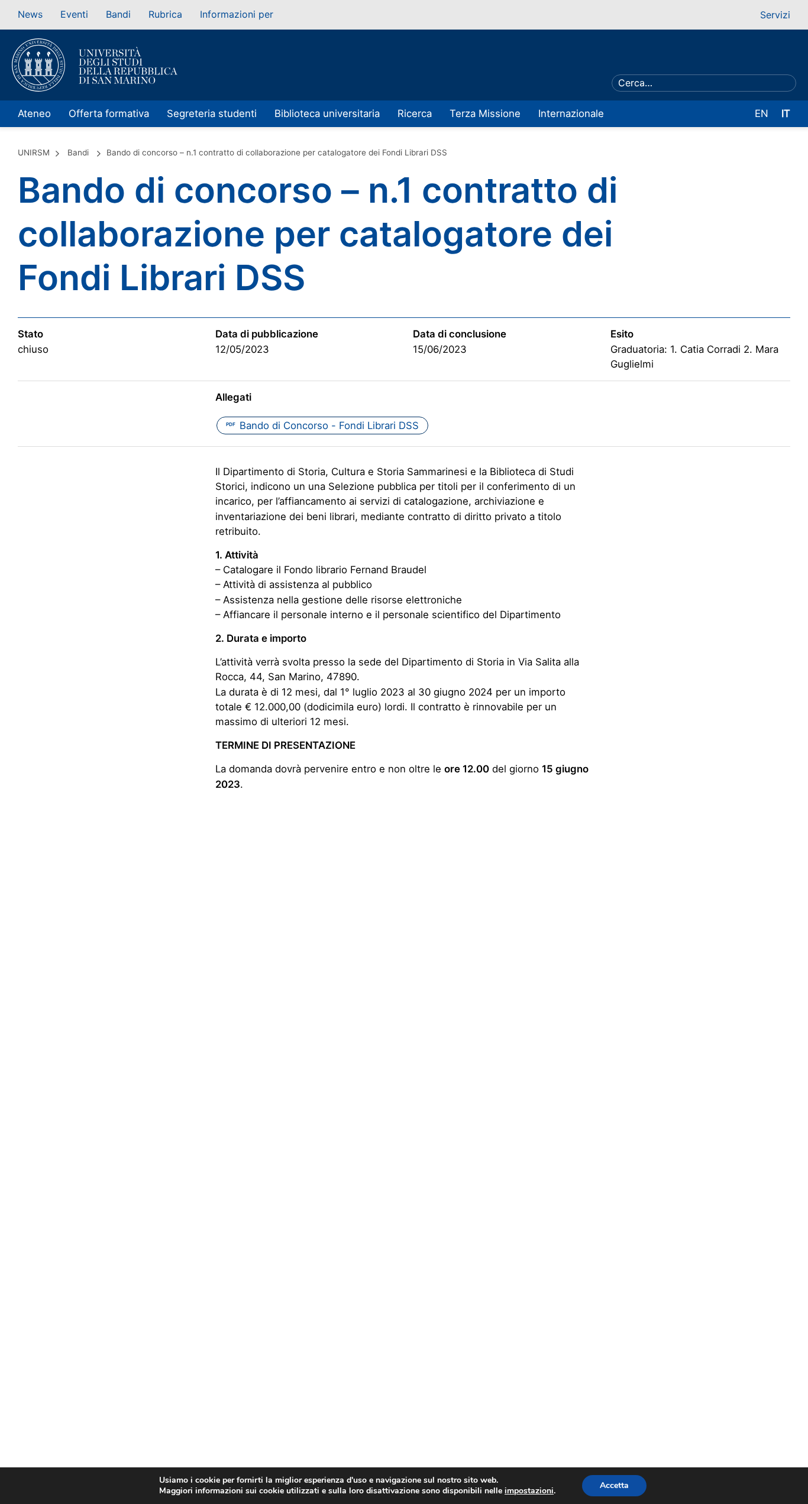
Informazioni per (236, 14)
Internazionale (571, 113)
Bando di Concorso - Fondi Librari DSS (322, 425)
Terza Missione (485, 113)
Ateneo (34, 113)
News (30, 14)
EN (761, 113)
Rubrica (165, 14)
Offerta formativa (109, 113)
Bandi (118, 14)
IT (785, 113)
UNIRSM (34, 152)
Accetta (614, 1485)
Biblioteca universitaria (327, 113)
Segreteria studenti (212, 113)
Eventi (74, 14)
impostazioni (529, 1491)
